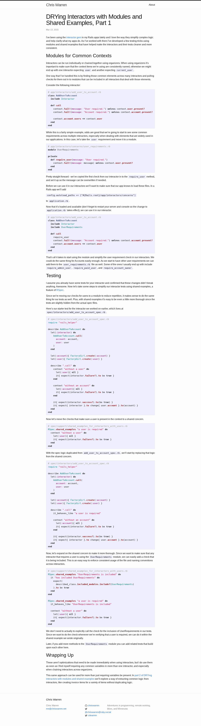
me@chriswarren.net (56, 708)
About (152, 5)
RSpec (60, 290)
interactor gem (73, 37)
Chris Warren (56, 5)
